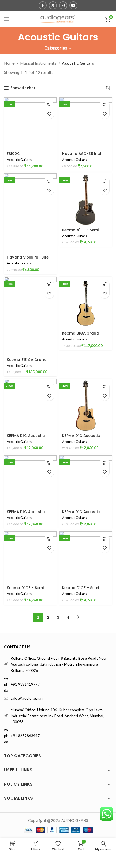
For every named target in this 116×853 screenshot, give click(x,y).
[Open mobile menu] (6, 19)
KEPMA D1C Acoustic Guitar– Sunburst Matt (83, 514)
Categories (55, 48)
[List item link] (58, 684)
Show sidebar (22, 87)
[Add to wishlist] (49, 114)
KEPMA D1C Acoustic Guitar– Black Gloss (26, 438)
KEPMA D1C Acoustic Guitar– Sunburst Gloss (29, 514)
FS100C (13, 153)
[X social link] (53, 5)
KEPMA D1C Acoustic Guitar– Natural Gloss (83, 438)
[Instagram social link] (63, 5)
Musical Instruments (38, 63)
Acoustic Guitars (19, 159)
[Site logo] (58, 18)
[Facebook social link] (43, 5)
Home (9, 63)
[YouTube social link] (73, 5)
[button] (49, 104)
